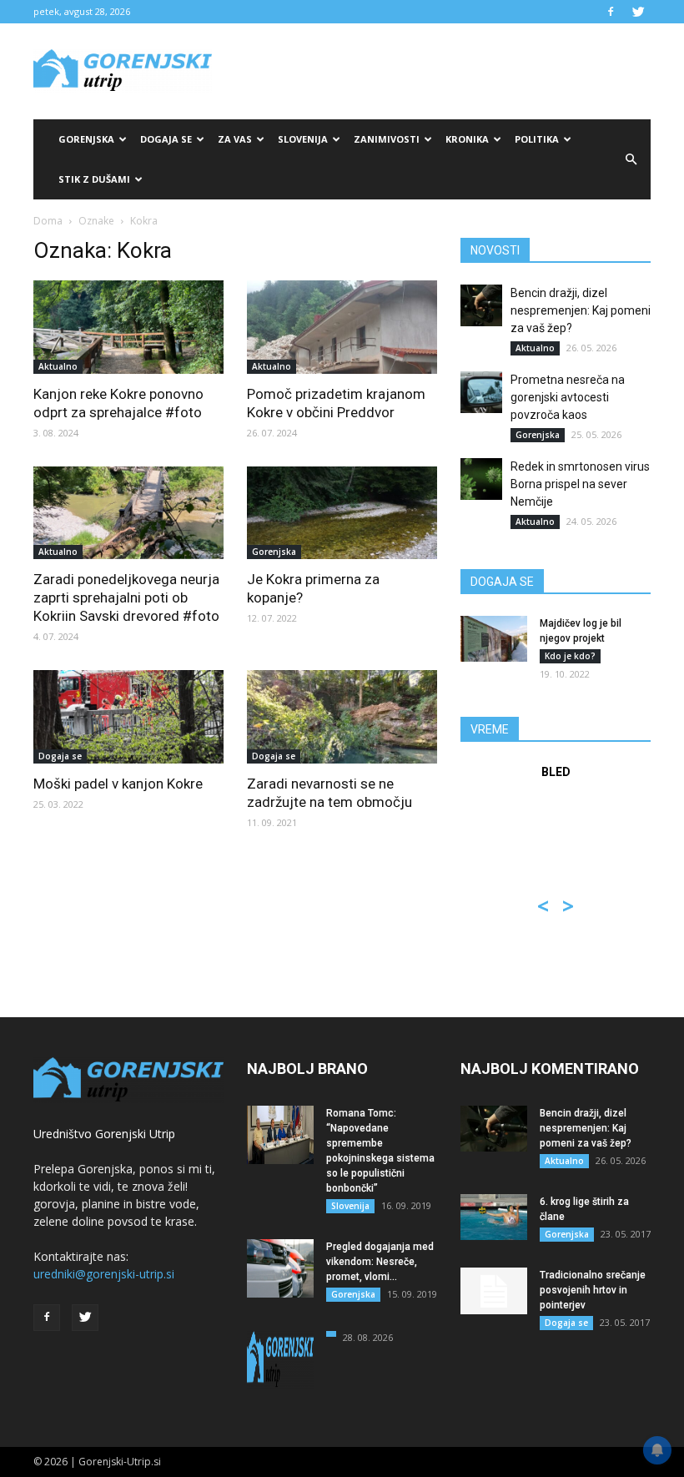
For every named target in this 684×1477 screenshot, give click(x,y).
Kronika (467, 139)
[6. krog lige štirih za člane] (493, 1217)
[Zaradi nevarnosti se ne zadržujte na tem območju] (342, 717)
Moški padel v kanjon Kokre (118, 783)
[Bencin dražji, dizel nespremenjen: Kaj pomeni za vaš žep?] (481, 305)
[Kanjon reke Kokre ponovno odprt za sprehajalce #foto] (128, 327)
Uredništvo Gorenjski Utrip (104, 1134)
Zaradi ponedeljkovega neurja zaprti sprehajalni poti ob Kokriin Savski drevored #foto (126, 597)
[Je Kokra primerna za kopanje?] (342, 513)
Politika (537, 139)
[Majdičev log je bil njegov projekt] (493, 639)
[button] (631, 159)
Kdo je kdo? (570, 656)
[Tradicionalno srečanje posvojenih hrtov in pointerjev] (493, 1291)
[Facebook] (610, 11)
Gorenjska (86, 139)
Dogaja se (166, 139)
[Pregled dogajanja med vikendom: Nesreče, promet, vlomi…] (280, 1268)
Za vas (235, 139)
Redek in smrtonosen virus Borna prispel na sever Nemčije (580, 484)
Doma (48, 221)
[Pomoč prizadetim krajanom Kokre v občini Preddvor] (342, 327)
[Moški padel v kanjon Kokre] (128, 717)
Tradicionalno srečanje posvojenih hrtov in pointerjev (593, 1290)
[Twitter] (638, 11)
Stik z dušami (94, 179)
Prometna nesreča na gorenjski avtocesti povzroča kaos (567, 397)
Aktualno (58, 366)
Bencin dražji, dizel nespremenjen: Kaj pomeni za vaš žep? (580, 310)
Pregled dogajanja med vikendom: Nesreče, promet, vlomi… (380, 1262)
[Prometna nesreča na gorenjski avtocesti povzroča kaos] (481, 392)
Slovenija (303, 139)
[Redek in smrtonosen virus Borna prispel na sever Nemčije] (481, 479)
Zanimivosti (387, 139)
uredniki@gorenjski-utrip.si (103, 1274)
